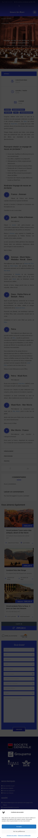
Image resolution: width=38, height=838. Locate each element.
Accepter (19, 826)
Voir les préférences (19, 831)
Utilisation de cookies (12, 835)
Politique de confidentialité (24, 835)
